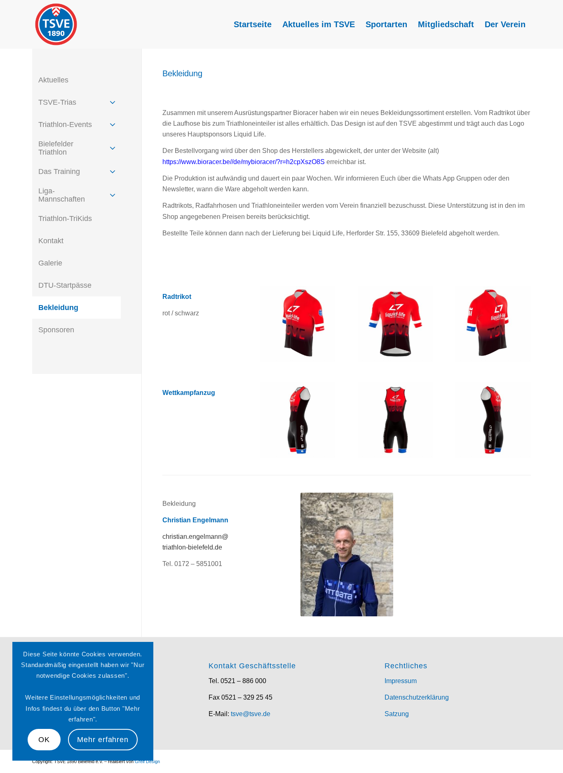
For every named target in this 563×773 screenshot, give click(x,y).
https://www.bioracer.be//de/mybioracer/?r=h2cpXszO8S (243, 161)
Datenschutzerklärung (417, 697)
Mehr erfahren (103, 739)
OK (44, 739)
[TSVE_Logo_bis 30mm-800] (56, 24)
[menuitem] (252, 24)
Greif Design (147, 761)
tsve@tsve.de (250, 713)
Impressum (401, 680)
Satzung (397, 713)
